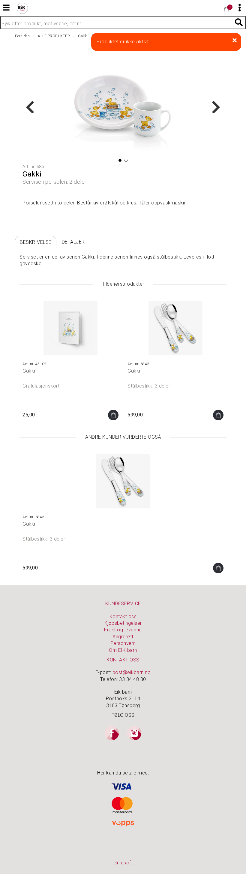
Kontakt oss (123, 616)
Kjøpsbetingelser (123, 623)
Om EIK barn (123, 650)
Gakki (28, 371)
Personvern (123, 643)
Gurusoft (123, 863)
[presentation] (30, 107)
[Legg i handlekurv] (113, 415)
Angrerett (123, 636)
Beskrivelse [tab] (36, 242)
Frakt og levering (123, 630)
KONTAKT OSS (123, 660)
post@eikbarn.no (131, 672)
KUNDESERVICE (123, 603)
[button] (120, 160)
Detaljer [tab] (73, 242)
